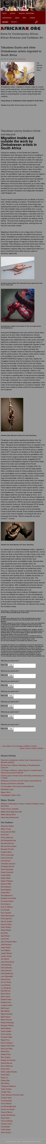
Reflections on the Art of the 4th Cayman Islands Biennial (21, 780)
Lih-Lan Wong (6, 982)
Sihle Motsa (5, 1083)
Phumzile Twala (6, 1037)
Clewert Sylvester (7, 872)
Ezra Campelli (6, 912)
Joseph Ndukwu (6, 953)
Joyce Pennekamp (7, 962)
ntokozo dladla (6, 1031)
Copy (11, 665)
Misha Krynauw (6, 1019)
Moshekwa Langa (7, 789)
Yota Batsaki (5, 1126)
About (17, 17)
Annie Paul (5, 834)
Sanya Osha (5, 1069)
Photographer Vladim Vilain (10, 795)
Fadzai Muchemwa (7, 915)
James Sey (5, 938)
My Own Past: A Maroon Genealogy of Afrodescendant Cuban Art (20, 766)
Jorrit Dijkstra (5, 950)
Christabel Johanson (8, 863)
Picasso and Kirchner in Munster (12, 783)
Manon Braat (5, 993)
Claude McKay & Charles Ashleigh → (32, 748)
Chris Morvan (5, 860)
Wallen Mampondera (8, 814)
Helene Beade (6, 930)
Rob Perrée (5, 1051)
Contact (32, 17)
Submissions (7, 17)
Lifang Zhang (21, 59)
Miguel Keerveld (6, 1014)
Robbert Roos (6, 1054)
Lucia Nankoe (6, 985)
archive (12, 13)
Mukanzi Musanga (7, 1022)
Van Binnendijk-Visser (8, 1106)
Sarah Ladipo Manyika (9, 1071)
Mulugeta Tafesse (7, 1025)
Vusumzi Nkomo (6, 1112)
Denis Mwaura (6, 886)
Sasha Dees (5, 1074)
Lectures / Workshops (26, 13)
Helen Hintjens (6, 927)
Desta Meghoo (6, 889)
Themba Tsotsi (6, 1097)
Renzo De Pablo (7, 1048)
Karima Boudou (6, 967)
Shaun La (4, 1077)
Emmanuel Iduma (7, 901)
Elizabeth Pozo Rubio (8, 898)
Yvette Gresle (5, 1129)
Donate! (5, 22)
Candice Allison (6, 852)
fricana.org (20, 28)
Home (4, 13)
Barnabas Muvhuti (7, 843)
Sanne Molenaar (7, 1066)
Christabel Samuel (7, 866)
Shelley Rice (5, 1080)
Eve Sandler (5, 910)
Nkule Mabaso (6, 1028)
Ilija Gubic (4, 933)
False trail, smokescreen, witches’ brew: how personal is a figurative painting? (21, 761)
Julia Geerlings (6, 964)
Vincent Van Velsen (8, 1109)
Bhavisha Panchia (7, 849)
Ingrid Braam (5, 936)
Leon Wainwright (7, 976)
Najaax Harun (6, 792)
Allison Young (6, 829)
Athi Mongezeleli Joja (8, 840)
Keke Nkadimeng (7, 973)
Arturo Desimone (7, 837)
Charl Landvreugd (7, 855)
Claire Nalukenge (7, 869)
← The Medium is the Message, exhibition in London (19, 746)
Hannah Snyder (6, 921)
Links (24, 17)
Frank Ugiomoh (6, 918)
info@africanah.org (31, 1141)
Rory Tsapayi (5, 1057)
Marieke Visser (6, 999)
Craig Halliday (6, 875)
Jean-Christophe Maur (9, 941)
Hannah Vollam (6, 924)
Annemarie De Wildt (8, 832)
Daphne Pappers (7, 881)
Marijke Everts (6, 1002)
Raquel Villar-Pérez (8, 1045)
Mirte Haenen (5, 1017)
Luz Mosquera (6, 988)
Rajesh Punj (5, 1040)
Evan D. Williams (7, 907)
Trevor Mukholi (6, 1103)
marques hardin (6, 1005)
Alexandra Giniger (7, 826)
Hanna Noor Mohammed (9, 817)
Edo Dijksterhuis (6, 895)
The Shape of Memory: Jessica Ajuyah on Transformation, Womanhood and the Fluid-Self (21, 771)
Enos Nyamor (6, 904)
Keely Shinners (6, 970)
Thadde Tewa (6, 1092)
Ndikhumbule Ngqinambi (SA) (11, 811)
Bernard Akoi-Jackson (9, 846)
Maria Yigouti (5, 996)
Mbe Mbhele (5, 1011)
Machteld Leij (5, 990)
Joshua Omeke (6, 956)
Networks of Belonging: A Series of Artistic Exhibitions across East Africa (22, 804)
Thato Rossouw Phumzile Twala (12, 1095)
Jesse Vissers (6, 947)
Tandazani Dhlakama (8, 1086)
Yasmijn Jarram (6, 1123)
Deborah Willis (6, 884)
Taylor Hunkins (6, 1089)
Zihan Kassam (6, 1132)
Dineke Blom (5, 892)
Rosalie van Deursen (8, 1060)
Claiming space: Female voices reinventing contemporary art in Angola (22, 776)
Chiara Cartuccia (7, 858)
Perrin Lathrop (6, 1034)
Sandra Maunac (6, 1063)
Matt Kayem (5, 1008)
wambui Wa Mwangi (8, 1115)
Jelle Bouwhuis (6, 944)
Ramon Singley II (7, 1043)
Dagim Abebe (6, 878)
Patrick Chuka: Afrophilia (9, 809)
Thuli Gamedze (6, 1100)
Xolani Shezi (5, 1118)
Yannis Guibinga (7, 1121)
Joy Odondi (5, 959)
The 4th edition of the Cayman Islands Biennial (17, 786)
